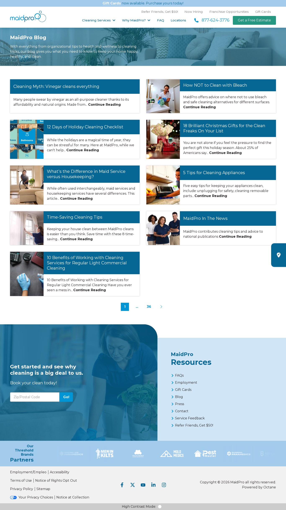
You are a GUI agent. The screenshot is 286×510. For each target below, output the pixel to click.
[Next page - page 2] (161, 307)
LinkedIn (153, 485)
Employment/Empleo (28, 472)
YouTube (143, 485)
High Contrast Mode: (139, 507)
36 (149, 307)
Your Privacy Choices (35, 497)
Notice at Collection (72, 497)
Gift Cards (112, 3)
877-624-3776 (215, 20)
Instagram (164, 485)
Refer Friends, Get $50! (159, 12)
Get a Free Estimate (254, 20)
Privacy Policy (21, 489)
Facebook (122, 485)
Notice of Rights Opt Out (56, 481)
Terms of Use (21, 481)
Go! (66, 397)
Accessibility (59, 472)
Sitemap (43, 489)
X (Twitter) (132, 485)
